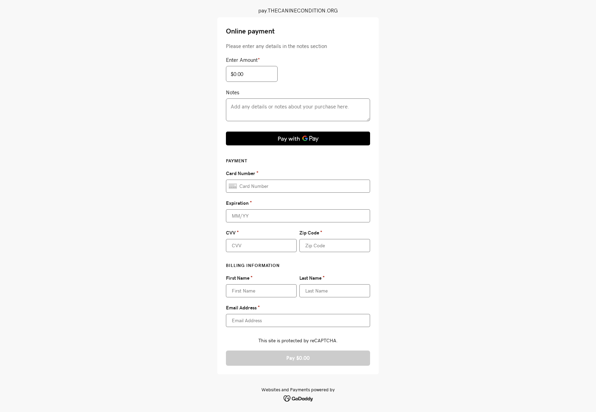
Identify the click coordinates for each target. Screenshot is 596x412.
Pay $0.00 (298, 358)
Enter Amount (243, 59)
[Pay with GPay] (298, 138)
